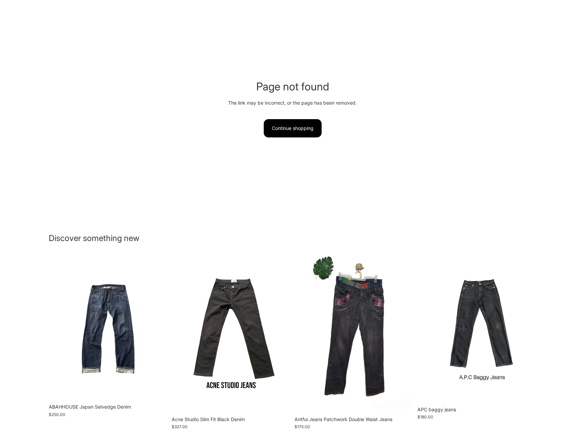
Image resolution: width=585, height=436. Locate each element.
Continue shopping (292, 128)
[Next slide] (157, 327)
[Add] (157, 390)
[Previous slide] (59, 327)
